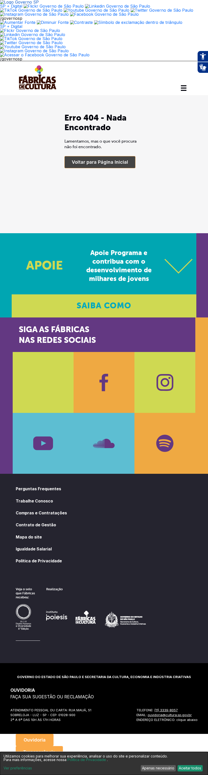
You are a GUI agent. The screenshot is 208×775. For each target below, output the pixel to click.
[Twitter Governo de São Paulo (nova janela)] (162, 10)
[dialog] (104, 763)
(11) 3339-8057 (166, 710)
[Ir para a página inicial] (37, 89)
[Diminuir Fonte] (53, 22)
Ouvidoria (35, 740)
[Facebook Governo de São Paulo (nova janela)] (104, 14)
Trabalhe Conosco (34, 500)
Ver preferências (18, 768)
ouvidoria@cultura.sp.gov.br (170, 715)
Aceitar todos (190, 768)
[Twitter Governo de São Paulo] (31, 42)
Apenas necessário (158, 768)
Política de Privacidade (39, 560)
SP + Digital (11, 6)
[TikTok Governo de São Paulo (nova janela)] (31, 10)
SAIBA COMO (104, 306)
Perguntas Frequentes (38, 488)
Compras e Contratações (41, 512)
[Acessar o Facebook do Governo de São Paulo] (45, 54)
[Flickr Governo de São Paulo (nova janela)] (54, 6)
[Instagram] (164, 382)
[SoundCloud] (104, 443)
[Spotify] (164, 443)
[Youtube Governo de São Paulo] (33, 46)
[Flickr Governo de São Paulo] (30, 30)
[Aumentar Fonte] (18, 22)
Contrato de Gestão (36, 524)
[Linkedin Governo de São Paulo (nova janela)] (117, 6)
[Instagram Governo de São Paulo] (34, 14)
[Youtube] (43, 443)
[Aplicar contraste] (81, 22)
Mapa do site (29, 537)
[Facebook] (104, 382)
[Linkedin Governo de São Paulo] (32, 34)
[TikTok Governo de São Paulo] (31, 38)
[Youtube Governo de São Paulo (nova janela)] (96, 10)
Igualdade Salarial (34, 548)
